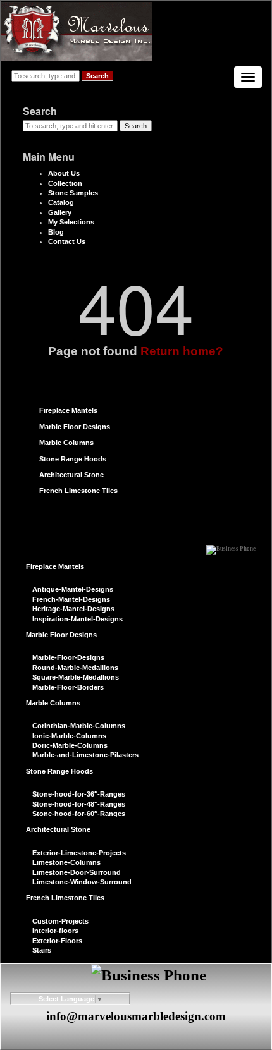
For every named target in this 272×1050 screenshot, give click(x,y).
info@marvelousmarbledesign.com (136, 1016)
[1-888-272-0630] (231, 545)
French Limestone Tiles (78, 490)
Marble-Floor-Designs (68, 657)
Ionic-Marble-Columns (69, 736)
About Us (64, 173)
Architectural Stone (71, 475)
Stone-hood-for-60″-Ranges (78, 813)
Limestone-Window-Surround (82, 882)
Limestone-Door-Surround (76, 872)
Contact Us (66, 241)
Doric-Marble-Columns (70, 745)
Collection (65, 183)
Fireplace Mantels (68, 410)
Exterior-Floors (57, 940)
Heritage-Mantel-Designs (73, 609)
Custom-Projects (60, 921)
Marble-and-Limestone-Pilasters (85, 755)
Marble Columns (66, 442)
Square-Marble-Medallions (75, 677)
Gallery (59, 212)
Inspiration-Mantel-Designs (77, 619)
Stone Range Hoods (72, 459)
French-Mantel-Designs (71, 599)
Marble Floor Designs (74, 426)
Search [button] (97, 76)
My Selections (71, 222)
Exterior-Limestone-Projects (79, 853)
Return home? (181, 351)
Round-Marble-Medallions (75, 667)
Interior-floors (55, 930)
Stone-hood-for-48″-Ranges (78, 804)
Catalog (61, 202)
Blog (56, 232)
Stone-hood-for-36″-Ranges (78, 794)
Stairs (41, 950)
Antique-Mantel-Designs (72, 589)
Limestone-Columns (66, 862)
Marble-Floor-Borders (68, 687)
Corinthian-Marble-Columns (78, 726)
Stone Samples (73, 193)
